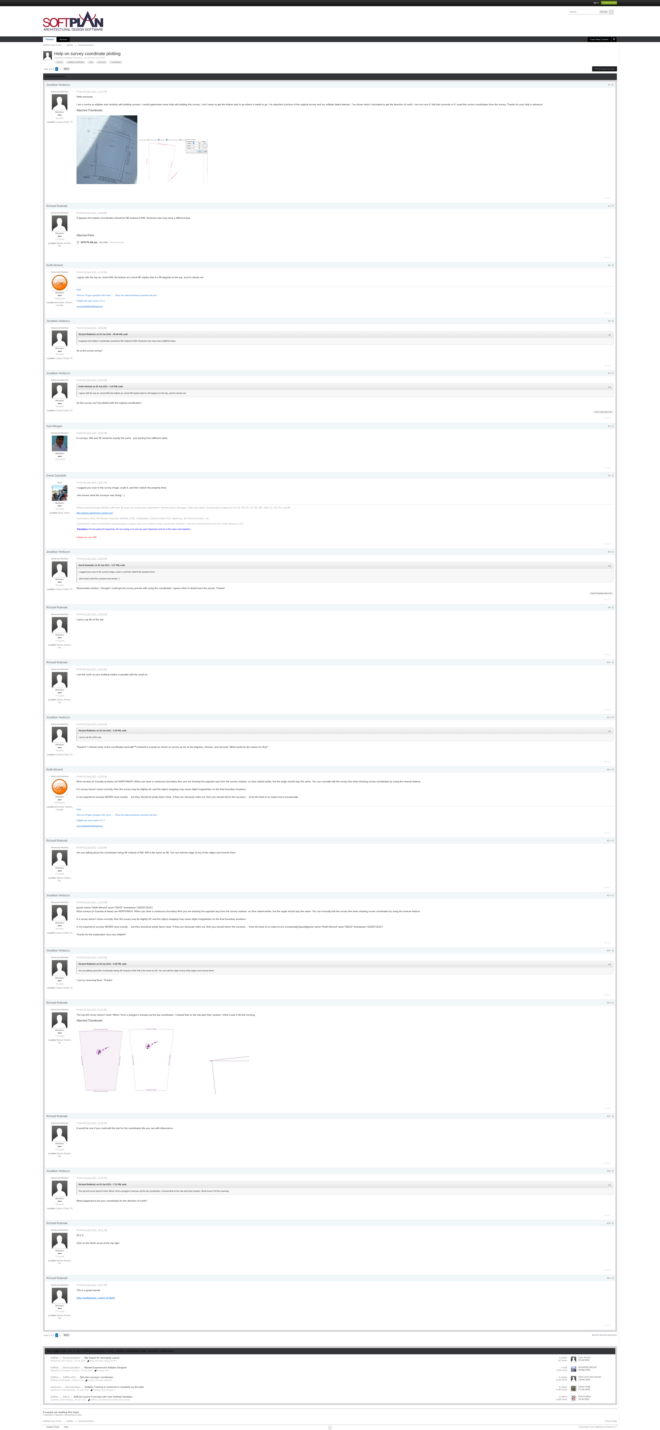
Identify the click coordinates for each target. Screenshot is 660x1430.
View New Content (599, 39)
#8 (609, 552)
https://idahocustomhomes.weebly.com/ (94, 513)
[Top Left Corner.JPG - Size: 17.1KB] (214, 1063)
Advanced (615, 11)
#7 (609, 475)
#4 (609, 321)
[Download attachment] (77, 242)
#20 (609, 1278)
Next (66, 69)
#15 (609, 950)
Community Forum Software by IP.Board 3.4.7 (598, 1427)
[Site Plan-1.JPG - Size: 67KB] (152, 1060)
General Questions (71, 1358)
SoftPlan (54, 1358)
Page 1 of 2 (49, 69)
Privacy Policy (611, 1421)
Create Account (609, 3)
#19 (609, 1223)
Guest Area (56, 1387)
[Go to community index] (73, 21)
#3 (609, 265)
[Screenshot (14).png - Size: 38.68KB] (173, 161)
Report (607, 198)
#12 (609, 769)
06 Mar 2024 (584, 1370)
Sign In (596, 3)
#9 (609, 607)
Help (66, 1427)
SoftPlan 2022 (69, 1377)
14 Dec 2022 (584, 1379)
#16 (609, 1003)
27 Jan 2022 (584, 1389)
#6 (609, 426)
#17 (609, 1116)
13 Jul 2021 (583, 1399)
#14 (609, 895)
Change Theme (52, 1427)
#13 (609, 840)
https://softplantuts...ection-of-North (95, 1297)
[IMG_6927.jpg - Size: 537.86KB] (106, 149)
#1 (609, 85)
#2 (609, 206)
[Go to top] (330, 1428)
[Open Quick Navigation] (614, 39)
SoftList (66, 1397)
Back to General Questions (604, 1335)
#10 (609, 662)
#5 (609, 373)
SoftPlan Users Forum (52, 1421)
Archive (63, 39)
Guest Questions (72, 1387)
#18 (609, 1171)
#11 (609, 717)
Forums (50, 39)
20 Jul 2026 (583, 1360)
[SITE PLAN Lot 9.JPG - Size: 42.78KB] (100, 1060)
